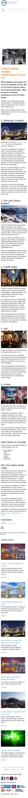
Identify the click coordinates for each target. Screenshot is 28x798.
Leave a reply (12, 523)
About (5, 767)
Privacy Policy (16, 767)
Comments (3, 523)
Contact (22, 769)
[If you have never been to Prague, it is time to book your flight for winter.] (13, 665)
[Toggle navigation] (3, 10)
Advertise (13, 769)
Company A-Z (7, 769)
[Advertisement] (14, 27)
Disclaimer (9, 767)
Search (22, 767)
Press (18, 769)
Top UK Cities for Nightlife (10, 750)
